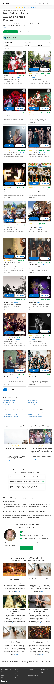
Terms (2, 673)
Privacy (3, 675)
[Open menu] (4, 3)
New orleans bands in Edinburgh (35, 412)
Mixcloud (50, 681)
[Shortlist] (43, 3)
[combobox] (15, 42)
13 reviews (12, 337)
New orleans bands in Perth (9, 412)
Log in (47, 3)
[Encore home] (8, 3)
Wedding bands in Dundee (9, 400)
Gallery (16, 675)
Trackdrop (43, 681)
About (29, 672)
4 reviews (6, 113)
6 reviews (12, 374)
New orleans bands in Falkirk (34, 414)
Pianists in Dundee (7, 404)
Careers (30, 673)
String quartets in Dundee (9, 402)
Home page (6, 10)
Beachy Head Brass (40, 456)
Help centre (4, 672)
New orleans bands (15, 10)
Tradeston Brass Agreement (18, 456)
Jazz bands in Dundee (33, 404)
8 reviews (37, 187)
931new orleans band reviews (31, 7)
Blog (16, 677)
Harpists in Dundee (32, 402)
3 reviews (37, 73)
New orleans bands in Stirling (10, 414)
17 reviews (31, 224)
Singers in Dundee (32, 400)
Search (39, 3)
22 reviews (37, 113)
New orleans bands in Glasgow (35, 416)
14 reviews (12, 150)
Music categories (19, 673)
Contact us (3, 677)
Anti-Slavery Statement (33, 675)
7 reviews (37, 150)
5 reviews (6, 75)
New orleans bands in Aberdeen (10, 416)
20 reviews (12, 300)
